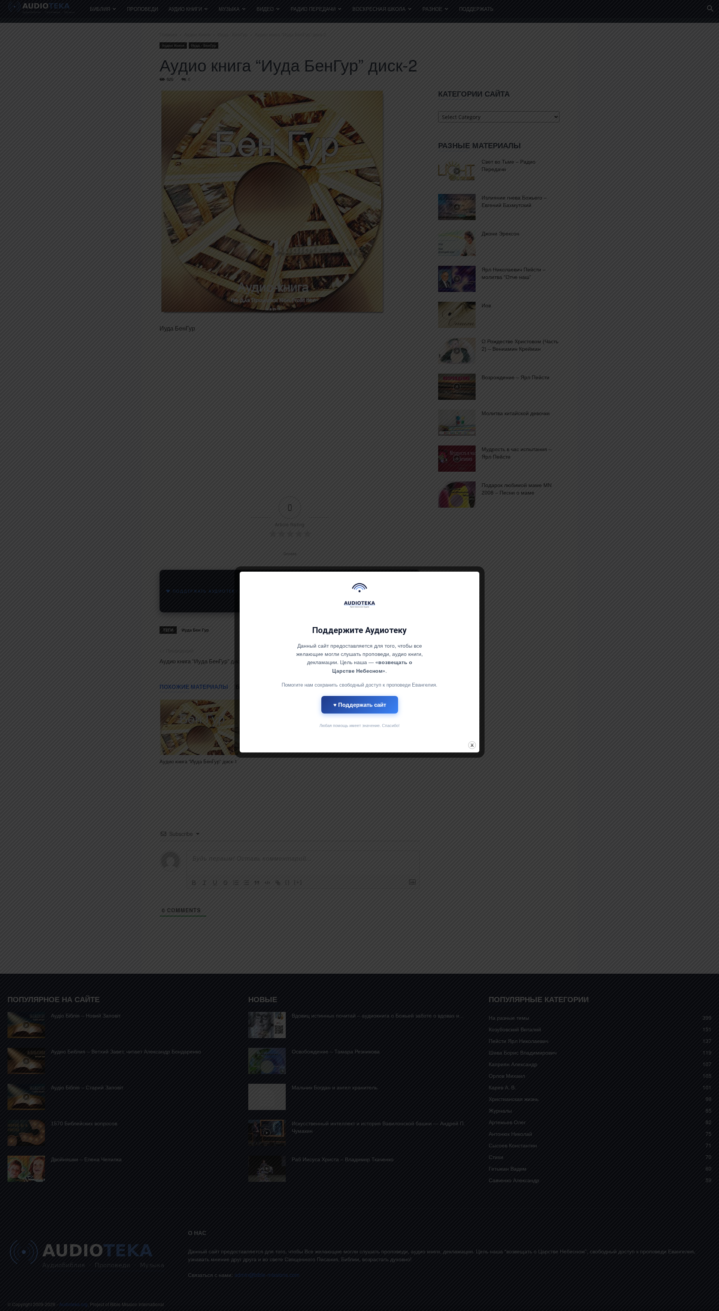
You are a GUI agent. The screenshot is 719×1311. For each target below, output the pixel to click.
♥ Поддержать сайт (359, 704)
